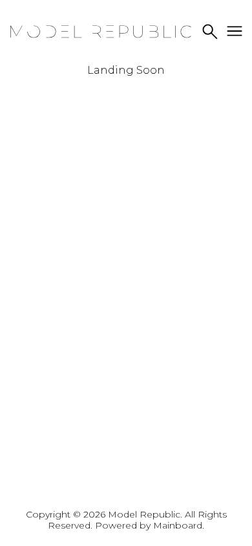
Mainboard (177, 525)
